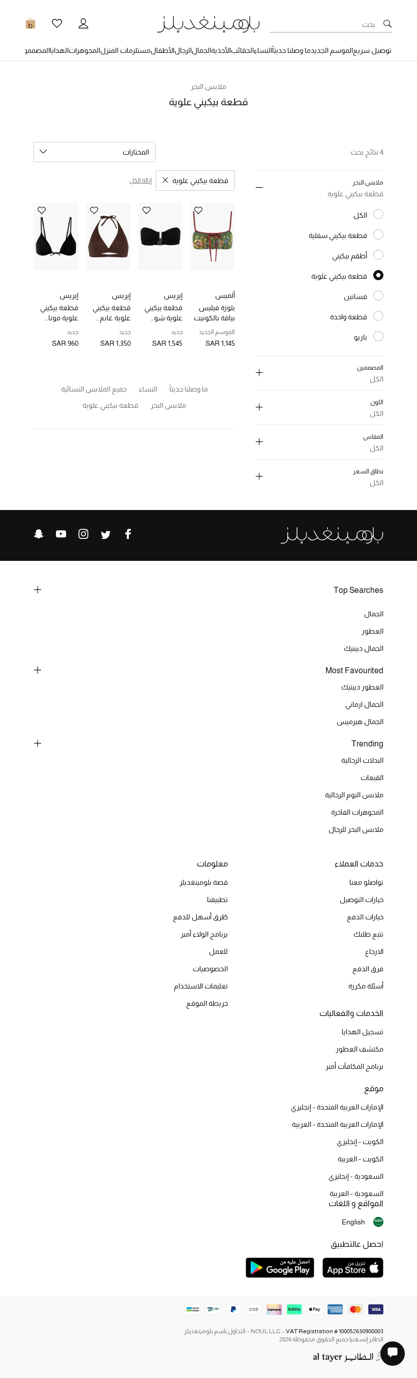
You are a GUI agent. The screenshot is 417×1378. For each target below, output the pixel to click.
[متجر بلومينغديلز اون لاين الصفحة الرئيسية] (208, 23)
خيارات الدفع (365, 917)
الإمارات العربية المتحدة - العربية (337, 1124)
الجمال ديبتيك (363, 648)
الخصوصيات (210, 969)
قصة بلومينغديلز (204, 882)
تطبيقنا (217, 899)
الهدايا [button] (59, 50)
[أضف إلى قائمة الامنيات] (198, 211)
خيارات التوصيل (361, 899)
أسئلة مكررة (365, 986)
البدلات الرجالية (362, 760)
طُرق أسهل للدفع (200, 917)
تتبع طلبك (368, 934)
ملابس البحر (209, 86)
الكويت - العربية (360, 1159)
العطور (372, 631)
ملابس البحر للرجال (356, 829)
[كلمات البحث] (387, 24)
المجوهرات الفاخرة (357, 812)
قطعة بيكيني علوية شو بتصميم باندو (163, 313)
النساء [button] (263, 50)
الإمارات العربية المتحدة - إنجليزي (337, 1107)
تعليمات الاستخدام (201, 986)
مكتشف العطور (359, 1049)
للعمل (218, 951)
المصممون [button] (34, 50)
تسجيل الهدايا (362, 1032)
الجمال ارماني (364, 704)
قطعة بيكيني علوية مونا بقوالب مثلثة (59, 313)
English (353, 1222)
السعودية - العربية (356, 1193)
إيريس (173, 295)
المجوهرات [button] (84, 50)
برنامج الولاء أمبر (204, 934)
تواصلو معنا (366, 882)
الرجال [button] (183, 50)
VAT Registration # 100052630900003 (334, 1331)
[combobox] (95, 152)
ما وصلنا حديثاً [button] (291, 50)
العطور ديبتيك (362, 687)
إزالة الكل (140, 180)
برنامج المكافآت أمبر (354, 1066)
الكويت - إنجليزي (360, 1141)
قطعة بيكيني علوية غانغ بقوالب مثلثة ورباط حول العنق (112, 313)
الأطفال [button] (162, 50)
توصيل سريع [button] (372, 50)
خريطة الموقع (207, 1003)
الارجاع (374, 951)
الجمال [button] (201, 50)
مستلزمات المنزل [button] (125, 50)
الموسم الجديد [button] (332, 50)
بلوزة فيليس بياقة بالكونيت (214, 313)
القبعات (372, 777)
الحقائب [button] (242, 50)
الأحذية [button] (221, 50)
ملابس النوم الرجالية (354, 795)
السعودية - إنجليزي (356, 1176)
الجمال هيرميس (360, 721)
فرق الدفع (367, 969)
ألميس (225, 295)
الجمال (373, 614)
